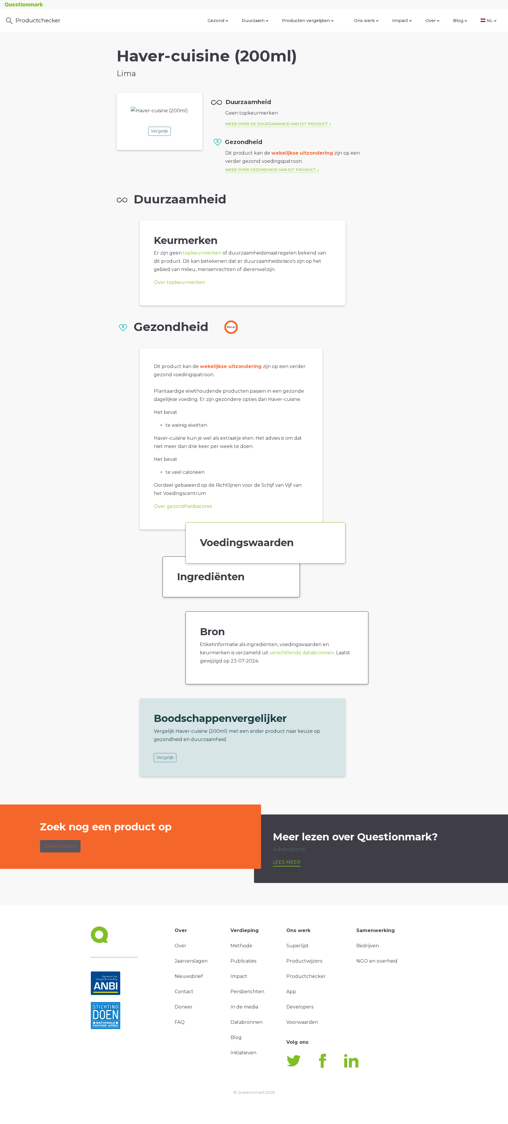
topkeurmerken (202, 253)
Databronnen (246, 1022)
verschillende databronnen (302, 652)
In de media (244, 1007)
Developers (299, 1007)
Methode (241, 946)
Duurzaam (253, 20)
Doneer (184, 1007)
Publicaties (243, 961)
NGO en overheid (376, 961)
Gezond (216, 20)
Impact (400, 20)
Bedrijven (367, 946)
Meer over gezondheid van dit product (270, 170)
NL (490, 20)
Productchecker (38, 20)
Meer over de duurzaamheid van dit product (276, 124)
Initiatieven (243, 1053)
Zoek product (60, 846)
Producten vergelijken (306, 20)
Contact (184, 991)
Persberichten (247, 991)
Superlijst (297, 946)
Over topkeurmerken (179, 282)
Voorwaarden (302, 1022)
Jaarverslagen (191, 961)
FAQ (180, 1022)
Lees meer (286, 862)
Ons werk (364, 20)
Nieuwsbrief (189, 976)
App (291, 991)
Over (430, 20)
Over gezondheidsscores (183, 506)
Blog (458, 20)
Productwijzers (304, 961)
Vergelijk (159, 131)
